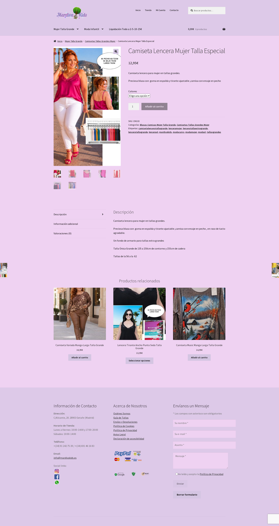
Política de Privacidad (125, 430)
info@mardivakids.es (65, 457)
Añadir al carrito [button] (80, 357)
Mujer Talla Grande (64, 29)
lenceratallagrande (138, 132)
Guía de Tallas (121, 417)
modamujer (191, 132)
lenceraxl (153, 132)
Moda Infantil (91, 29)
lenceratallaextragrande (195, 128)
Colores (132, 91)
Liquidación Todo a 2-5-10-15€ (125, 29)
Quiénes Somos (121, 413)
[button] (116, 51)
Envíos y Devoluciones (125, 421)
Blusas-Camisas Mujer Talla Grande (158, 124)
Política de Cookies (123, 426)
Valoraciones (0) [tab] (62, 233)
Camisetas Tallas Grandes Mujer (100, 41)
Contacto (174, 10)
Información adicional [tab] (66, 223)
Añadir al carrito (154, 106)
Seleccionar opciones (139, 360)
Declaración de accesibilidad (128, 438)
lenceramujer (175, 128)
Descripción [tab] (60, 214)
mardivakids (165, 132)
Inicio (138, 10)
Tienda (148, 10)
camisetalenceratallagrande (153, 128)
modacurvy (178, 132)
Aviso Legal (119, 434)
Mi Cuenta (160, 10)
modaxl (202, 132)
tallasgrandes (214, 132)
